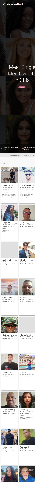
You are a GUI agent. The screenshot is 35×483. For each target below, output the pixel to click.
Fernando (24, 297)
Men (25, 155)
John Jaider (7, 410)
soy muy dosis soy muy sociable (8, 231)
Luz (21, 372)
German (23, 447)
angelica (4, 228)
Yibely (22, 410)
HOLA (3, 191)
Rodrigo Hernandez (8, 335)
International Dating (15, 155)
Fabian (5, 372)
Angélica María (8, 223)
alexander (6, 185)
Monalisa (22, 415)
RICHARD (24, 335)
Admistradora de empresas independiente (26, 418)
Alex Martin (25, 260)
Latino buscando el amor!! (26, 191)
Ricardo (5, 447)
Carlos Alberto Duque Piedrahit (8, 297)
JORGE (23, 223)
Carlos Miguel (8, 260)
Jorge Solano (25, 185)
